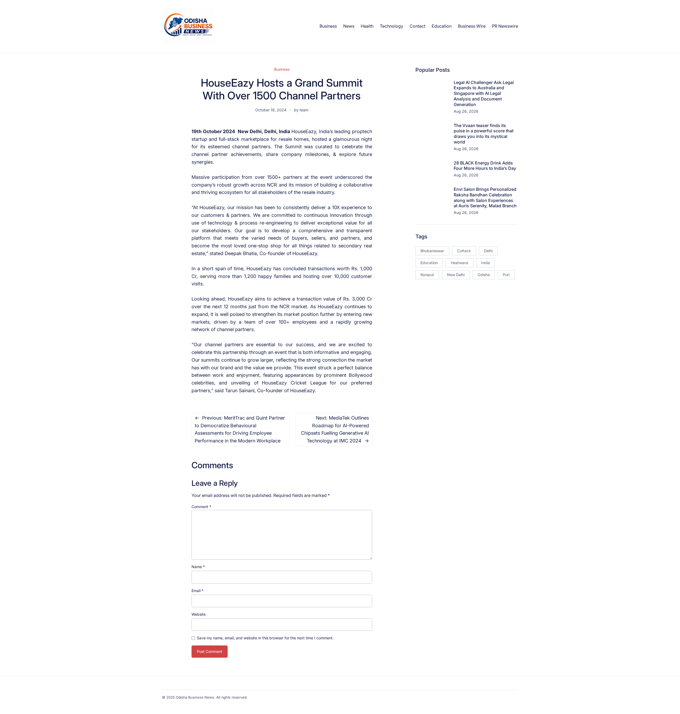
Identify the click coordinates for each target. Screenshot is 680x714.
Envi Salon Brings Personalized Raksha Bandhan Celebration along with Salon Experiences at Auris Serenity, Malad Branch (485, 197)
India (485, 262)
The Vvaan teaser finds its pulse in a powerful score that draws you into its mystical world (483, 134)
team (304, 110)
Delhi (488, 250)
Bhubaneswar (432, 250)
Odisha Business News (195, 697)
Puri (506, 274)
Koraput (427, 274)
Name (198, 566)
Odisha (484, 274)
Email (197, 590)
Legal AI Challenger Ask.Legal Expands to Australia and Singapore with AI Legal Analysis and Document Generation (484, 93)
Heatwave (459, 262)
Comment (201, 506)
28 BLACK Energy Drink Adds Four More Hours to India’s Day (485, 165)
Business (281, 69)
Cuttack (464, 250)
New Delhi (456, 274)
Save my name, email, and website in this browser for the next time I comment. (265, 638)
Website (199, 614)
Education (429, 262)
